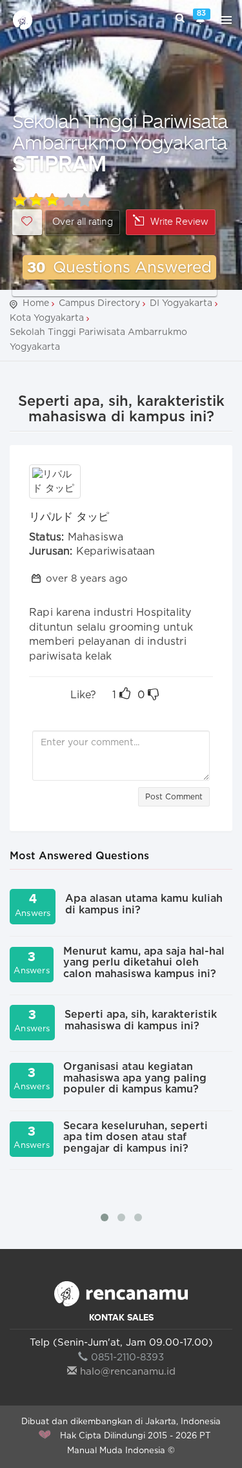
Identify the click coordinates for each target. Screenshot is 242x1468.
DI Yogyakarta (181, 303)
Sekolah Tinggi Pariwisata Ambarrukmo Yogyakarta (120, 131)
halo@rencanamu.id (128, 1372)
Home (36, 303)
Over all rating (82, 222)
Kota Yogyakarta (47, 318)
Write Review (179, 222)
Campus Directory (99, 303)
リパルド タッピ (69, 516)
